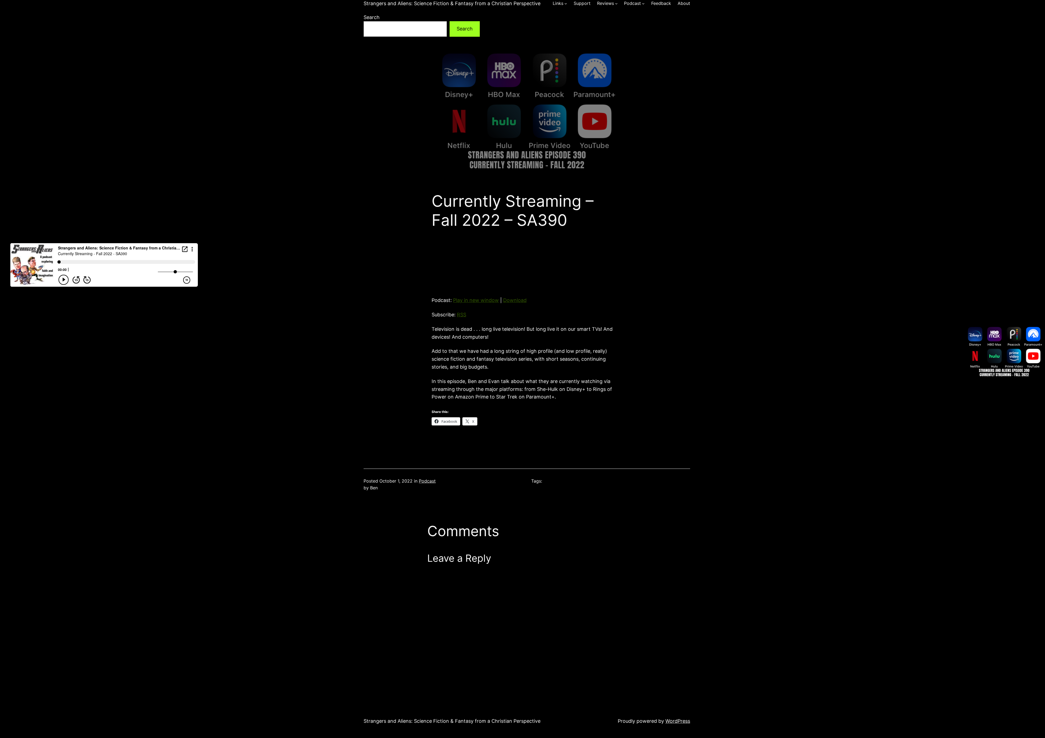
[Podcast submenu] (643, 3)
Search (372, 17)
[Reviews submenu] (616, 3)
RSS (461, 314)
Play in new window (476, 300)
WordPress (677, 721)
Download (515, 300)
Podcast (427, 481)
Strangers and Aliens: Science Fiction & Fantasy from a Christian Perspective (452, 3)
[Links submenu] (565, 3)
